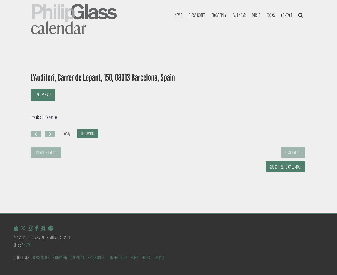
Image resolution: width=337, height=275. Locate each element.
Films (134, 258)
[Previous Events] (36, 134)
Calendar (239, 15)
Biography (219, 15)
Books (270, 15)
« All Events (42, 95)
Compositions (117, 258)
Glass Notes (40, 258)
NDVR (27, 245)
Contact (286, 15)
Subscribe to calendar (285, 167)
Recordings (96, 258)
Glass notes (196, 15)
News (178, 15)
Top (326, 264)
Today (66, 133)
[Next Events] (50, 134)
